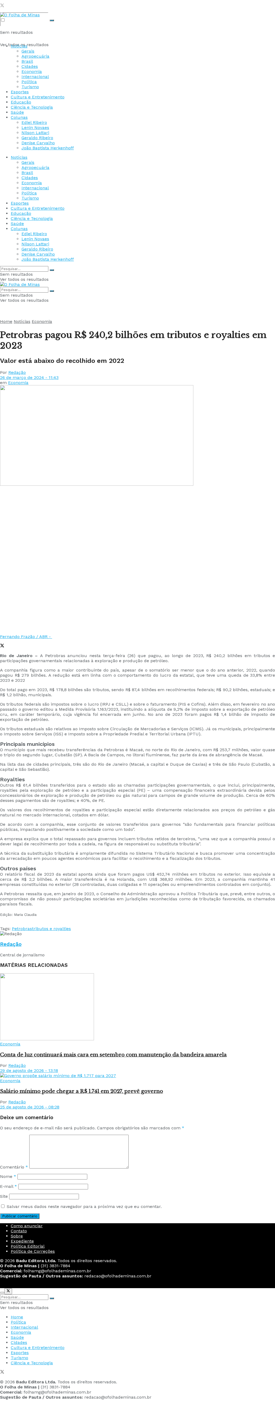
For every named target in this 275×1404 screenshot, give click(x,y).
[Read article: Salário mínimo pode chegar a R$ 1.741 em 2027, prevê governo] (137, 1075)
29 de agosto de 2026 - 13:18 (29, 1070)
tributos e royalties (51, 928)
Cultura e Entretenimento (37, 97)
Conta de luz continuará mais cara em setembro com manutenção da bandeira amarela (113, 1055)
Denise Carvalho (38, 142)
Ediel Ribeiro (34, 122)
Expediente (22, 1241)
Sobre (17, 1236)
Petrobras (22, 928)
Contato (19, 1230)
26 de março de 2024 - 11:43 (29, 377)
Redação (17, 372)
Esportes (20, 91)
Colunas (19, 117)
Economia (31, 71)
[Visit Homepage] (20, 14)
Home (6, 321)
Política (29, 81)
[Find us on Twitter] (2, 6)
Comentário (14, 1167)
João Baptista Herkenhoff (47, 147)
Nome (8, 1176)
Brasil (27, 61)
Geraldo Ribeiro (37, 137)
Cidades (29, 66)
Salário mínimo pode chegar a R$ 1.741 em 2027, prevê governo (81, 1091)
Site (4, 1196)
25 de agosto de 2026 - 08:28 (29, 1107)
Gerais (27, 51)
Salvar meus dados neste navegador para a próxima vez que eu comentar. (84, 1206)
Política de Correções (33, 1251)
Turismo (30, 86)
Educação (21, 102)
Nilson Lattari (35, 132)
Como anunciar (27, 1225)
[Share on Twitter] (2, 646)
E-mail (8, 1186)
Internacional (35, 76)
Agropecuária (35, 56)
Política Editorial (28, 1246)
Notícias (19, 46)
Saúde (17, 112)
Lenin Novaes (35, 127)
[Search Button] (52, 20)
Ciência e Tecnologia (32, 107)
